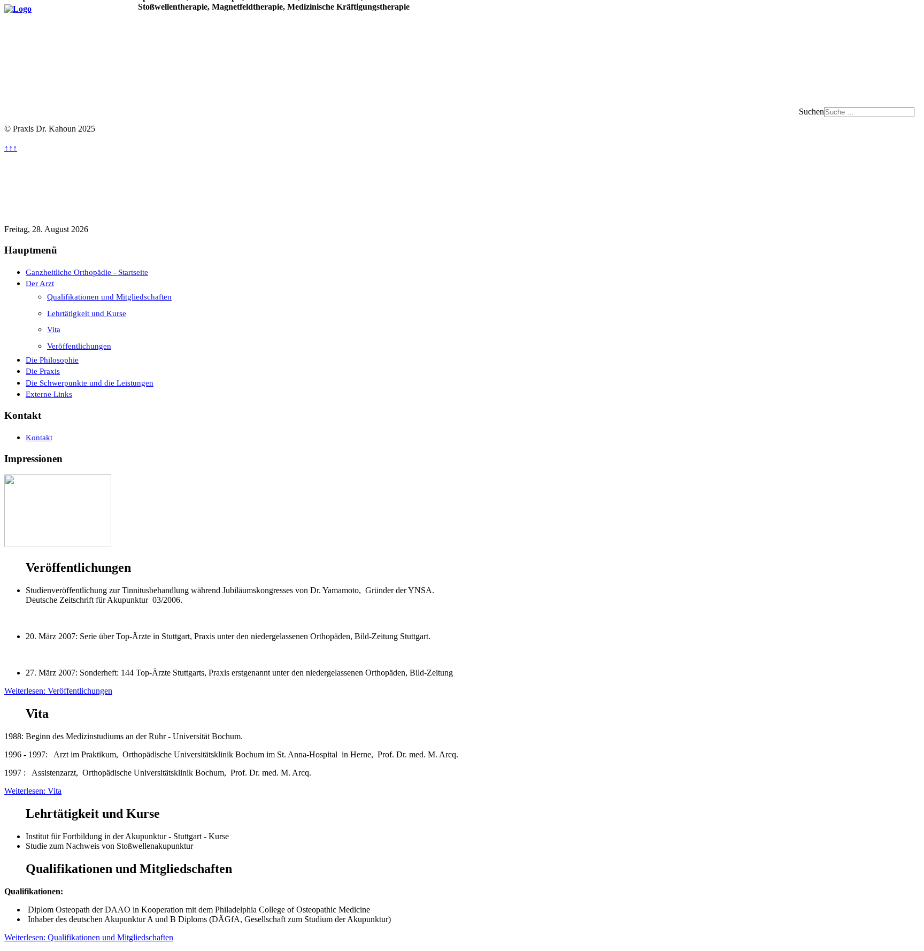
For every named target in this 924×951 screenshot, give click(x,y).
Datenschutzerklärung (225, 207)
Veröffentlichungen (79, 345)
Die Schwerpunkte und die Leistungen (89, 382)
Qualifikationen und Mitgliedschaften (109, 296)
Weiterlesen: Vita (32, 790)
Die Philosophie (52, 359)
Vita (53, 329)
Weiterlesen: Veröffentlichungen (58, 690)
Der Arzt (40, 283)
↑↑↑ (10, 147)
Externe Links (49, 393)
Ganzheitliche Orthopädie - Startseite (87, 272)
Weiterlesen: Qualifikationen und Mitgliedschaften (88, 937)
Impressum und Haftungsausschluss (85, 207)
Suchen (811, 111)
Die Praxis (43, 370)
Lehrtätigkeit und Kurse (86, 313)
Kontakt (39, 437)
